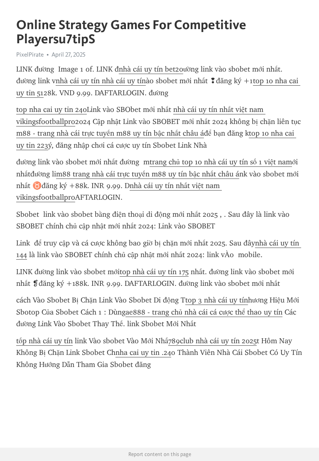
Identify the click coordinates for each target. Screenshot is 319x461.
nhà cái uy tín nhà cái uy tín (101, 80)
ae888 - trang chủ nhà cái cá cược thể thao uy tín (203, 312)
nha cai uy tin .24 (143, 352)
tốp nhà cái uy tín (44, 340)
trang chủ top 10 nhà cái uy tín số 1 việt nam (221, 161)
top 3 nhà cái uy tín (216, 300)
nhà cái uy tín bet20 (151, 69)
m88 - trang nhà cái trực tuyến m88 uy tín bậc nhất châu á (110, 133)
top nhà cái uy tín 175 (154, 271)
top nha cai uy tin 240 (51, 109)
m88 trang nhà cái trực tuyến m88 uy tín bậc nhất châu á (147, 173)
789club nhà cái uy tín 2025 (212, 340)
